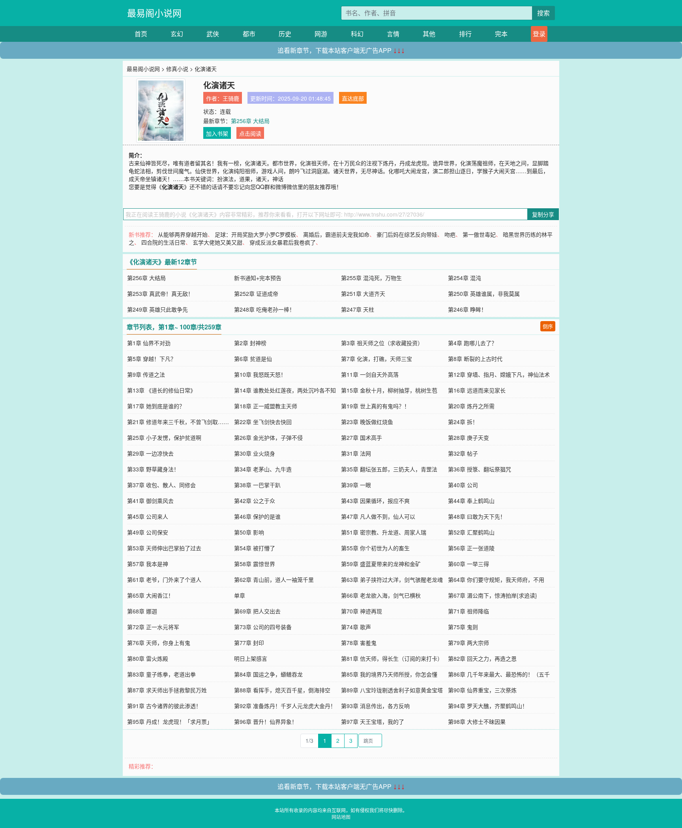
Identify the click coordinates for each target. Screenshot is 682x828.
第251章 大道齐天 (363, 293)
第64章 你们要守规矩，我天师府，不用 (496, 579)
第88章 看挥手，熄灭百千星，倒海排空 (282, 690)
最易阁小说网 (154, 12)
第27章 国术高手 (361, 437)
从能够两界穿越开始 (183, 234)
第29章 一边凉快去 (150, 453)
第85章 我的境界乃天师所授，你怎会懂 (389, 674)
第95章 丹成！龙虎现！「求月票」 (169, 721)
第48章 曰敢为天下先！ (477, 516)
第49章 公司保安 (147, 532)
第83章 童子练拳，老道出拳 (161, 674)
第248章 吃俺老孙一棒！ (264, 309)
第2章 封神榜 (250, 343)
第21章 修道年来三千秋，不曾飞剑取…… (178, 422)
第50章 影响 (249, 532)
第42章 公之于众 (254, 501)
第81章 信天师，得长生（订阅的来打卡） (392, 658)
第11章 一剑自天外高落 (370, 374)
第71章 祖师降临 (468, 611)
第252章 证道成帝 (256, 293)
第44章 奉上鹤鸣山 (471, 501)
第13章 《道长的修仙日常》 (161, 390)
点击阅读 (250, 133)
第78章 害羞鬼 (359, 643)
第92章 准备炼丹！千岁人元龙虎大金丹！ (285, 706)
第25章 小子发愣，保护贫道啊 (164, 437)
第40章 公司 (463, 485)
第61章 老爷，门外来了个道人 (164, 579)
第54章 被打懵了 (254, 548)
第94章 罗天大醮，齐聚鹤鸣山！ (488, 706)
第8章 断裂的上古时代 (475, 359)
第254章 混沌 (464, 278)
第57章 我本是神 (147, 564)
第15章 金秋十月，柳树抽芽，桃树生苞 (389, 390)
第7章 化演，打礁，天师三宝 (376, 359)
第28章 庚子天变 (468, 437)
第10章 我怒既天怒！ (260, 374)
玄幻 (176, 33)
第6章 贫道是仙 (253, 359)
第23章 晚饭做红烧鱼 (367, 422)
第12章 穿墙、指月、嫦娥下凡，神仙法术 (499, 374)
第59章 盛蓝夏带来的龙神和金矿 (381, 564)
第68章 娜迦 (142, 611)
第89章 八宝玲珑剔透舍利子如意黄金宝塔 (392, 690)
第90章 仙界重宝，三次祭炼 (482, 690)
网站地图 (341, 816)
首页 (141, 33)
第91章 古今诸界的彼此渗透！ (164, 706)
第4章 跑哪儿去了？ (472, 343)
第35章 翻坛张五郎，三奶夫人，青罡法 (389, 469)
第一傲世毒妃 (479, 234)
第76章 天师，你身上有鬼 (158, 643)
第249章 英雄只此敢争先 (157, 309)
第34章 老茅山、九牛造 (263, 469)
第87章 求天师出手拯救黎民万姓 (167, 690)
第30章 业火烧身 (254, 453)
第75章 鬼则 (463, 627)
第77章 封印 (249, 643)
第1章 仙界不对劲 (148, 343)
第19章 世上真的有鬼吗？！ (375, 406)
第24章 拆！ (463, 422)
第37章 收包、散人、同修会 (161, 485)
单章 (239, 595)
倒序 (548, 326)
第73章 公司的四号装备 (263, 627)
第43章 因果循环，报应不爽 (375, 501)
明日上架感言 (250, 658)
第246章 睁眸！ (467, 309)
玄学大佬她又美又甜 (217, 242)
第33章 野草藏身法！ (153, 469)
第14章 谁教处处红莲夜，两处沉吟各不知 (285, 390)
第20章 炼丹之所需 (471, 406)
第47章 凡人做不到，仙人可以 (378, 516)
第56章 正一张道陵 (471, 548)
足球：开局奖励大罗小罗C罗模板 (255, 234)
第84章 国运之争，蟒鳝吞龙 (268, 674)
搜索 (543, 12)
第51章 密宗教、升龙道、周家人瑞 (383, 532)
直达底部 (353, 98)
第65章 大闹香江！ (150, 595)
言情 (393, 33)
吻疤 (449, 234)
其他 (429, 33)
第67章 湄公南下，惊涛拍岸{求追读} (492, 595)
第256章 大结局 (250, 121)
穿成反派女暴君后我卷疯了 (282, 242)
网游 (321, 33)
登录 (539, 33)
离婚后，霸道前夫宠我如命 (336, 234)
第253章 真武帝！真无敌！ (160, 293)
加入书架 (217, 133)
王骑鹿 (231, 98)
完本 (501, 33)
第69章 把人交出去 (257, 611)
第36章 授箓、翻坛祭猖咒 (479, 469)
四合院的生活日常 (163, 242)
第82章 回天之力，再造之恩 (482, 658)
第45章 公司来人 (147, 516)
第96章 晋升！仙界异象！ (265, 721)
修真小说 (177, 69)
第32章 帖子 (463, 453)
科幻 (357, 33)
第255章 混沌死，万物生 (371, 278)
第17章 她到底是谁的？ (156, 406)
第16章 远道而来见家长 (477, 390)
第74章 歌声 (356, 627)
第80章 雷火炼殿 (147, 658)
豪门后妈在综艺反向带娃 (407, 234)
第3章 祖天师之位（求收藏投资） (382, 343)
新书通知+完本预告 (257, 278)
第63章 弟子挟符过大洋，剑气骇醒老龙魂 (392, 579)
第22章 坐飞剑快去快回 (263, 422)
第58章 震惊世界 (254, 564)
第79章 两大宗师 (468, 643)
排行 (465, 33)
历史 (285, 33)
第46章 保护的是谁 (257, 516)
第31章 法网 (356, 453)
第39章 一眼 (356, 485)
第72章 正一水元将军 (153, 627)
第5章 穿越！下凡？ (151, 359)
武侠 (212, 33)
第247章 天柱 (357, 309)
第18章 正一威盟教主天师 (265, 406)
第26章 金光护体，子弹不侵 (268, 437)
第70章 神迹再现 (361, 611)
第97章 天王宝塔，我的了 (372, 721)
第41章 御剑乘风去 (150, 501)
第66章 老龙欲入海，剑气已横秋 (381, 595)
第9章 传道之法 (146, 374)
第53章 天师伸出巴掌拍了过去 (164, 548)
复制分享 (543, 214)
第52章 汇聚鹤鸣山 (471, 532)
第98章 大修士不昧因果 (477, 721)
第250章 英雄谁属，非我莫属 (484, 293)
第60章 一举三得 (468, 564)
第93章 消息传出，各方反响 (375, 706)
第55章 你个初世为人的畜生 (375, 548)
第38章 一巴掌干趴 (257, 485)
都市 (249, 33)
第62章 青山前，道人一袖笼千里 (274, 579)
